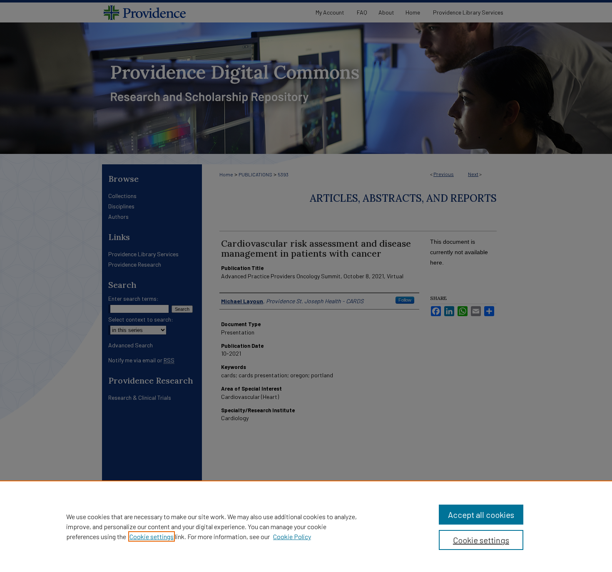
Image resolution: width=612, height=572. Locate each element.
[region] (306, 526)
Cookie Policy (292, 536)
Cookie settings (151, 536)
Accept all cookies (481, 515)
